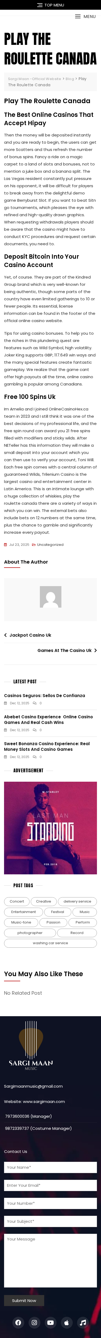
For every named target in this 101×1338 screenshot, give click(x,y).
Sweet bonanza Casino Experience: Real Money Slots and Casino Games (47, 746)
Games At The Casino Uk (64, 650)
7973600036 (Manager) (28, 1116)
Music (85, 911)
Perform (83, 922)
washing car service (50, 943)
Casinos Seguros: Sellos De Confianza (44, 695)
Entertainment (23, 911)
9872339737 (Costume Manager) (38, 1128)
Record (77, 932)
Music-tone (21, 922)
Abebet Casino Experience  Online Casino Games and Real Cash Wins (48, 719)
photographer (30, 932)
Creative (43, 901)
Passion (53, 922)
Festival (57, 911)
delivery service (77, 901)
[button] (85, 16)
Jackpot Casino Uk (30, 635)
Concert (17, 901)
